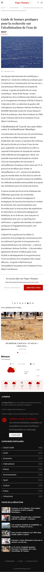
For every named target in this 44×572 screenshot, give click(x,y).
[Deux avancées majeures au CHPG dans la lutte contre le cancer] (6, 533)
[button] (3, 332)
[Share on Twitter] (15, 303)
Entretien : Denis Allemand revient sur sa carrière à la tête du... (26, 541)
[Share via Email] (33, 303)
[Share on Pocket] (27, 303)
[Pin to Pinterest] (17, 303)
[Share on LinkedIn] (20, 303)
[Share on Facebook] (12, 303)
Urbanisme (22, 496)
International (22, 464)
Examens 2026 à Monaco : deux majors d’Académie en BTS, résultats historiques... (25, 510)
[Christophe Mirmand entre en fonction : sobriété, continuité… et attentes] (6, 518)
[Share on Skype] (30, 303)
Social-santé (22, 447)
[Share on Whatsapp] (22, 303)
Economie (22, 458)
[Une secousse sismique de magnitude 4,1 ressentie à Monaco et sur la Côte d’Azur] (6, 526)
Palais (22, 491)
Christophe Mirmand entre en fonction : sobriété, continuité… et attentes (26, 518)
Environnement (14, 8)
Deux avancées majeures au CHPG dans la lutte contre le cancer (26, 533)
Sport (22, 480)
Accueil (3, 8)
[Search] (38, 3)
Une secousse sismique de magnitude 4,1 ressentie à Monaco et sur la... (26, 526)
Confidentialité (9, 561)
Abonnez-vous (33, 287)
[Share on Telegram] (25, 303)
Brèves (22, 469)
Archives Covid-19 (32, 561)
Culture (22, 485)
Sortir (22, 453)
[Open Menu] (2, 3)
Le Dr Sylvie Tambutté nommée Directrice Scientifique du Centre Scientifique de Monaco (23, 549)
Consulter (15, 435)
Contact (20, 561)
